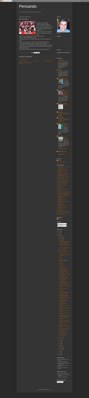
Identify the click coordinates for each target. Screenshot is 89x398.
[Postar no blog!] (35, 52)
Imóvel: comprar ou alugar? (63, 189)
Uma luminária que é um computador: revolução (63, 277)
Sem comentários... (62, 266)
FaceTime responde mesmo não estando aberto (64, 271)
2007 (59, 354)
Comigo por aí (60, 136)
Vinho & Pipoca (61, 117)
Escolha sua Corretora (62, 185)
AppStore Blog (61, 60)
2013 (59, 231)
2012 (59, 232)
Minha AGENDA (61, 204)
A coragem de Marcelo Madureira (63, 304)
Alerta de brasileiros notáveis (64, 284)
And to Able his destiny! (62, 70)
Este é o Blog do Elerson (62, 78)
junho (60, 342)
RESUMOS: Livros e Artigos (63, 213)
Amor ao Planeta (61, 90)
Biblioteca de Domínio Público (63, 173)
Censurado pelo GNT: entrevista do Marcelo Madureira (63, 300)
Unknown (60, 160)
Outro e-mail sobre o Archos (64, 328)
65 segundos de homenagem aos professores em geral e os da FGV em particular (63, 114)
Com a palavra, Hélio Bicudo (64, 320)
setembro (60, 337)
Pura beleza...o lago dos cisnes (64, 247)
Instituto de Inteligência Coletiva (63, 195)
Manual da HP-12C (61, 202)
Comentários (60, 225)
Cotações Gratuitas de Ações (63, 182)
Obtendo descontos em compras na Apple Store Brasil (63, 261)
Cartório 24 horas (61, 178)
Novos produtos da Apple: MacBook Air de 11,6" (63, 282)
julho (60, 340)
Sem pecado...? (61, 263)
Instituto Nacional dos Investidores (61, 197)
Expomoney (60, 186)
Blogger (49, 389)
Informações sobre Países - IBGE (64, 191)
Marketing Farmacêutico (62, 123)
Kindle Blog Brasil (61, 154)
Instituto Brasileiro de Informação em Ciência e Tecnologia (63, 194)
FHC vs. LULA (61, 258)
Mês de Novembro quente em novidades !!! (64, 255)
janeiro (60, 349)
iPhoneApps (60, 112)
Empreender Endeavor (62, 183)
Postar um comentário (24, 58)
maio (60, 343)
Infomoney (60, 190)
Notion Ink (60, 69)
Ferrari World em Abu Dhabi (64, 330)
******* (58, 55)
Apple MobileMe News (62, 151)
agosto (60, 339)
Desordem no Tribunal (62, 103)
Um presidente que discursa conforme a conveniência (64, 316)
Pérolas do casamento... (63, 250)
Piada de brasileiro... (62, 324)
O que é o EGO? (62, 331)
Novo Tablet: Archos (62, 335)
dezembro (61, 237)
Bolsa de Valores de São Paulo (63, 177)
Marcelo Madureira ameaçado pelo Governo (64, 298)
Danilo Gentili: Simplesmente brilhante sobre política (64, 293)
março (60, 346)
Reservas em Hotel (61, 210)
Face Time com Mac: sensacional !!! (62, 280)
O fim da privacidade (62, 148)
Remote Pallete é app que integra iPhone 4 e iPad (63, 295)
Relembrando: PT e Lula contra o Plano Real (64, 275)
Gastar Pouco (60, 187)
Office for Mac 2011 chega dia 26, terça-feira (64, 309)
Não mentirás (65, 104)
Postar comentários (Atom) (27, 62)
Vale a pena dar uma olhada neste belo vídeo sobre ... (64, 242)
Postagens (60, 223)
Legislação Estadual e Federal (63, 201)
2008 (59, 353)
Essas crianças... (62, 290)
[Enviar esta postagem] (32, 52)
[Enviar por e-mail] (34, 52)
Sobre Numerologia (61, 214)
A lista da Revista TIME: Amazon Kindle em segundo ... (64, 245)
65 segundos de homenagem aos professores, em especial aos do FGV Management (63, 119)
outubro (60, 240)
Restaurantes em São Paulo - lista (64, 211)
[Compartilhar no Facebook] (38, 52)
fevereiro (60, 348)
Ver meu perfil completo (61, 162)
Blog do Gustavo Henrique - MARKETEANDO (63, 175)
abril (60, 345)
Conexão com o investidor (62, 181)
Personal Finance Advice (62, 207)
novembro (61, 238)
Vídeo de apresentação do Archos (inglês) (63, 333)
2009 (59, 351)
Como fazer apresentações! (63, 179)
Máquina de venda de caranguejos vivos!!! (63, 268)
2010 (59, 235)
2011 (59, 234)
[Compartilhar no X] (36, 52)
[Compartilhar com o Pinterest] (39, 52)
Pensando (28, 6)
